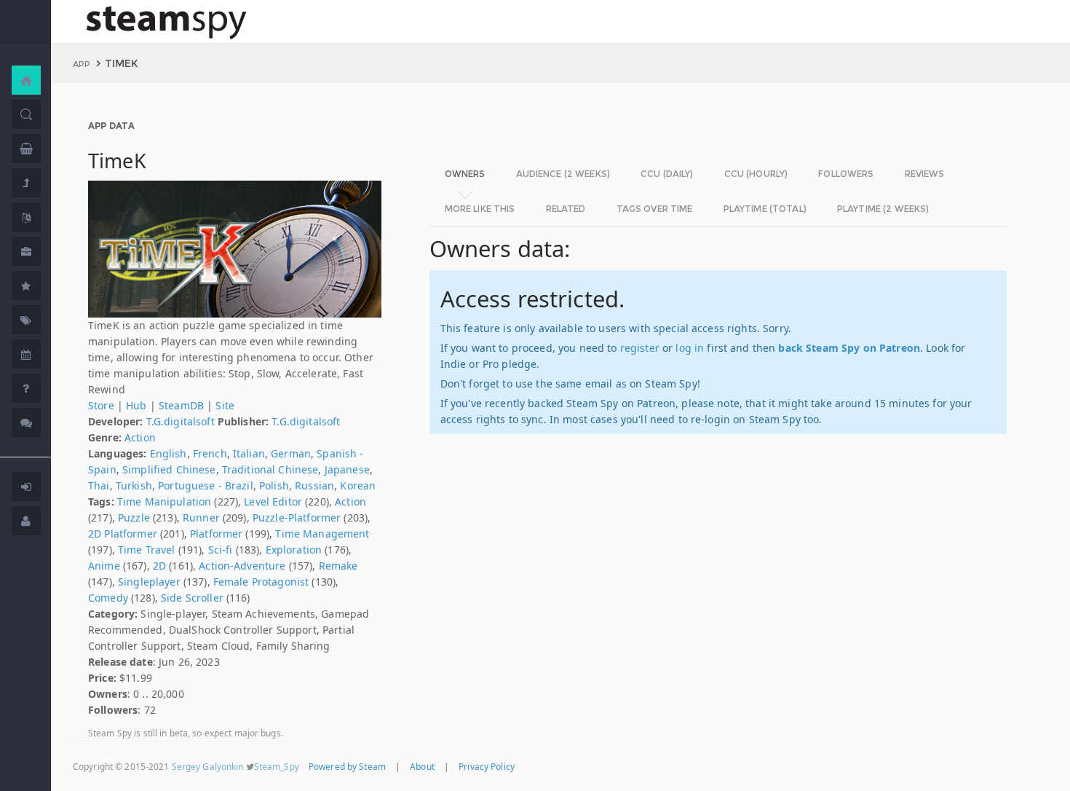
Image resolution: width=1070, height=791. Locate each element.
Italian (249, 453)
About (422, 766)
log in (689, 348)
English (168, 453)
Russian (314, 485)
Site (224, 405)
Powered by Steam (347, 766)
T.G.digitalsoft (180, 421)
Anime (104, 565)
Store (101, 405)
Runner (201, 517)
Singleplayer (149, 582)
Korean (358, 485)
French (210, 453)
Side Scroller (192, 598)
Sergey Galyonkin (208, 766)
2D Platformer (122, 533)
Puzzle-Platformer (297, 517)
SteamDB (181, 405)
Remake (338, 565)
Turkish (134, 485)
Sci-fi (220, 549)
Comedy (108, 598)
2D (159, 565)
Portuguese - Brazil (205, 485)
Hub (136, 405)
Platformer (216, 533)
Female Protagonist (261, 582)
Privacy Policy (487, 766)
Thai (99, 485)
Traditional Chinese (270, 469)
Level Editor (273, 501)
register (639, 348)
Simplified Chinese (169, 469)
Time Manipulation (164, 501)
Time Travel (146, 549)
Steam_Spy (276, 766)
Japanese (347, 469)
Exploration (294, 549)
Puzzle (134, 517)
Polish (274, 485)
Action (140, 437)
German (291, 453)
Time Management (322, 533)
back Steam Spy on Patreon (849, 348)
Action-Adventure (242, 565)
